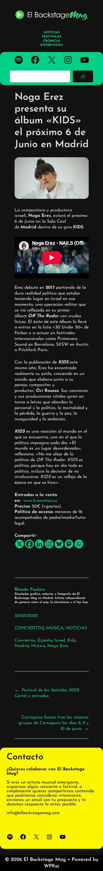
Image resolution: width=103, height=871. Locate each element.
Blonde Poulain (30, 589)
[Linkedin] (39, 544)
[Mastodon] (69, 544)
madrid (22, 646)
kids (71, 640)
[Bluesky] (59, 544)
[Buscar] (83, 76)
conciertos (25, 640)
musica (38, 646)
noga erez (57, 646)
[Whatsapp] (78, 544)
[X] (19, 544)
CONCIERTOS (29, 628)
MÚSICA (54, 628)
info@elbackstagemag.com (33, 813)
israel (59, 640)
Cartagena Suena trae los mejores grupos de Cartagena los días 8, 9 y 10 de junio (53, 723)
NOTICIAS (76, 628)
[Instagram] (49, 544)
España (45, 640)
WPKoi (51, 866)
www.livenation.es (41, 501)
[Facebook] (29, 544)
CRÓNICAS (51, 41)
